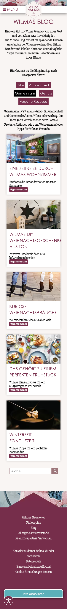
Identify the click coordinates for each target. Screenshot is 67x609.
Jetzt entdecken (33, 298)
